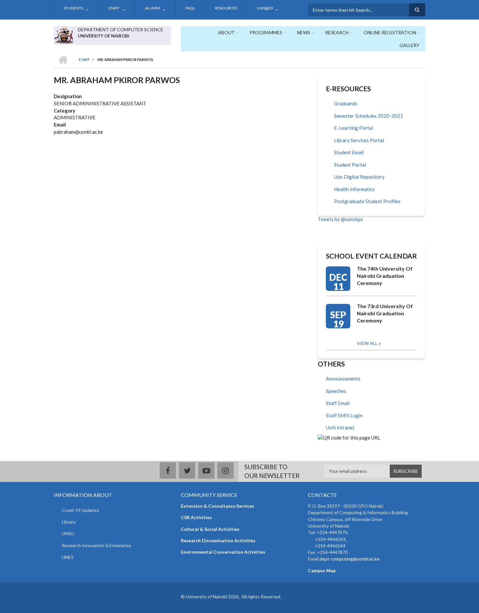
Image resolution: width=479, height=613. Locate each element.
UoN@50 (265, 8)
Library (69, 522)
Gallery (409, 45)
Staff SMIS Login (344, 415)
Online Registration (390, 32)
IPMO (68, 533)
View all (367, 343)
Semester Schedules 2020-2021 (368, 116)
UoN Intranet (340, 427)
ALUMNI (152, 8)
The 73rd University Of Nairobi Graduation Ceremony (385, 313)
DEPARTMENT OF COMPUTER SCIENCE (120, 29)
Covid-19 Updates (80, 510)
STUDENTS (73, 8)
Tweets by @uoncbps (340, 219)
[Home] (63, 34)
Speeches (336, 391)
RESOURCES (226, 8)
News (303, 32)
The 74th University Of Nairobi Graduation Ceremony (385, 275)
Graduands (345, 103)
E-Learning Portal (353, 128)
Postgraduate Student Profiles (367, 201)
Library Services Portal (359, 140)
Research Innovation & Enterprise (96, 545)
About (226, 32)
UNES (68, 557)
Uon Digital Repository (359, 177)
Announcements (343, 378)
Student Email (349, 152)
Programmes (266, 32)
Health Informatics (354, 189)
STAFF (114, 8)
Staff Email (338, 403)
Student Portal (350, 165)
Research (337, 32)
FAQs (190, 8)
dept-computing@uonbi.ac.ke (350, 558)
